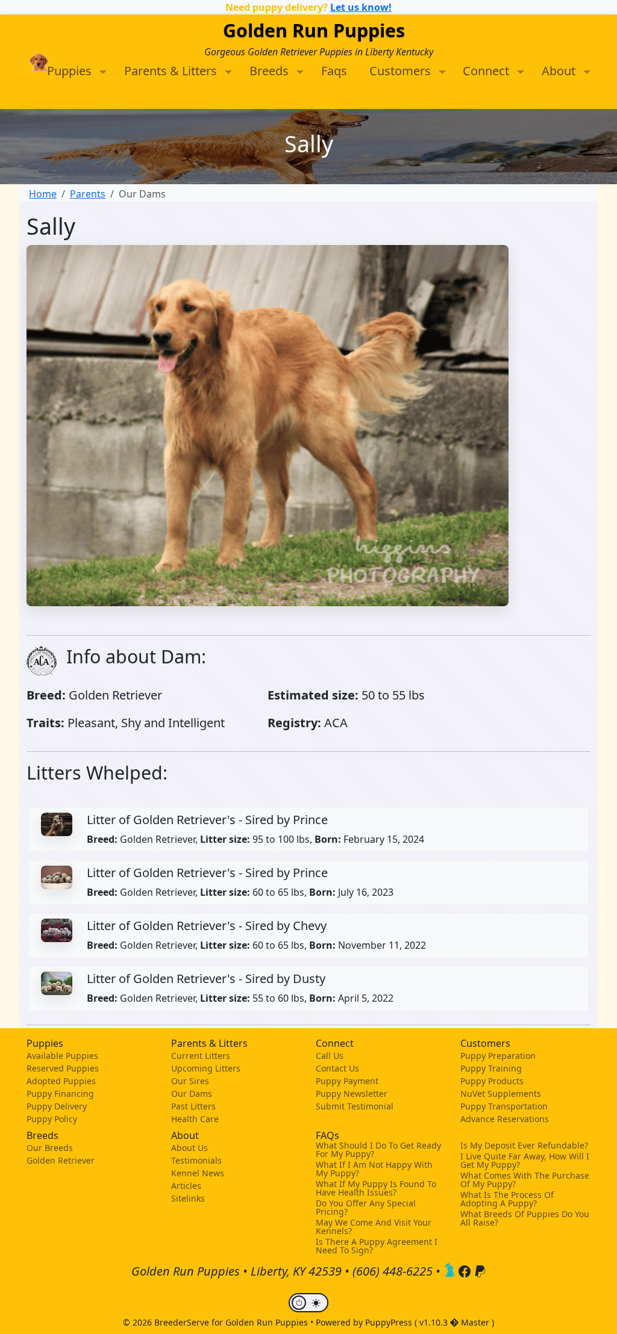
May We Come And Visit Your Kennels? (373, 1226)
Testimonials (196, 1160)
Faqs (334, 71)
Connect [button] (487, 71)
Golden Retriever (61, 1160)
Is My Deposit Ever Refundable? (524, 1145)
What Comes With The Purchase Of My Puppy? (524, 1179)
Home (43, 193)
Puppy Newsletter (351, 1093)
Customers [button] (401, 71)
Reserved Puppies (63, 1068)
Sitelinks (188, 1198)
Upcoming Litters (205, 1068)
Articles (186, 1185)
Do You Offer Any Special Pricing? (366, 1207)
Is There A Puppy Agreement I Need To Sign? (376, 1246)
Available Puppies (62, 1055)
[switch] (308, 1302)
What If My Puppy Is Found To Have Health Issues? (376, 1188)
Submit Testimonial (354, 1106)
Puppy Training (491, 1068)
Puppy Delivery (57, 1106)
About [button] (560, 71)
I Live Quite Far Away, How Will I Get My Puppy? (524, 1160)
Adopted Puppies (61, 1081)
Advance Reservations (504, 1119)
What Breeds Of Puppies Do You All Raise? (524, 1218)
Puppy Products (492, 1081)
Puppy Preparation (498, 1055)
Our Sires (190, 1081)
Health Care (195, 1119)
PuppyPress (390, 1322)
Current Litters (200, 1055)
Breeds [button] (270, 71)
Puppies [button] (71, 71)
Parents (87, 193)
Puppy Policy (52, 1119)
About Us (189, 1147)
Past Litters (193, 1106)
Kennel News (197, 1173)
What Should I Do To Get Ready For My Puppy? (378, 1149)
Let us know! (361, 7)
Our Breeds (50, 1147)
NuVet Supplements (500, 1093)
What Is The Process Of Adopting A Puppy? (507, 1199)
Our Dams (191, 1093)
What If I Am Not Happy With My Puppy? (374, 1169)
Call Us (329, 1055)
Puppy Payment (347, 1081)
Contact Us (337, 1068)
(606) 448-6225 (392, 1272)
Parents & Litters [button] (172, 71)
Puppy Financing (60, 1093)
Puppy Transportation (504, 1106)
